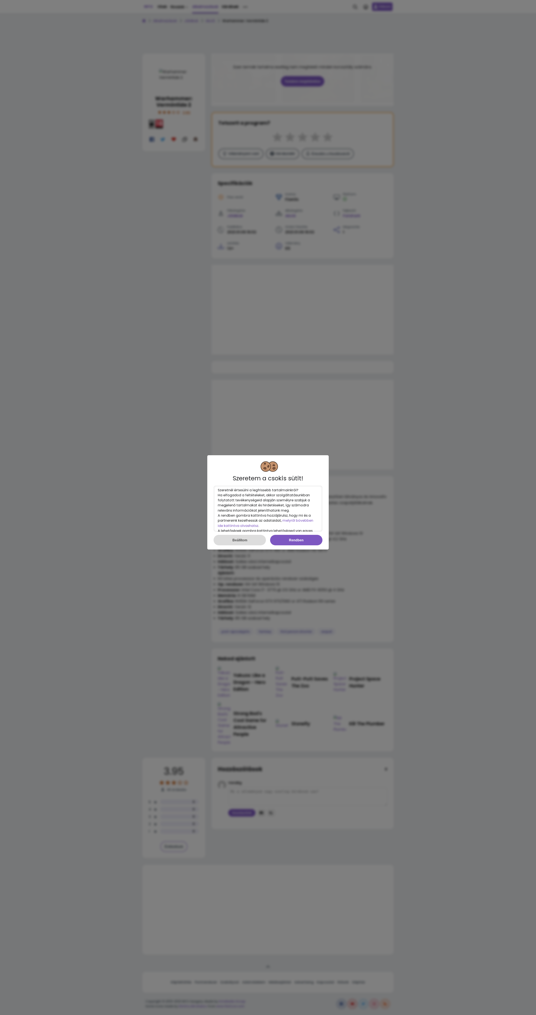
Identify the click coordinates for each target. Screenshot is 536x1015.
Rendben (296, 540)
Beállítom (239, 540)
